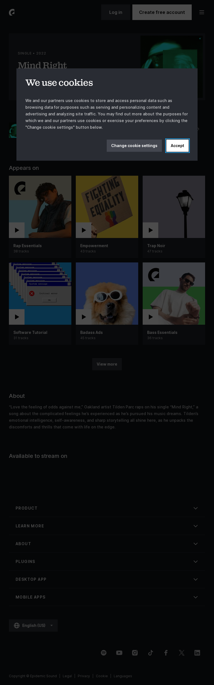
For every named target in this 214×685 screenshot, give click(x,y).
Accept (177, 145)
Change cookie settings (134, 145)
